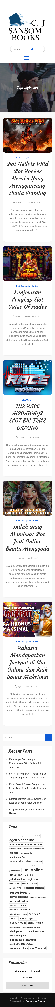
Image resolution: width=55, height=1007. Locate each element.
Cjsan (18, 203)
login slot (33, 879)
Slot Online (32, 158)
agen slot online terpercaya (25, 844)
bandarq (13, 853)
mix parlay (26, 883)
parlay (34, 883)
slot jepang (18, 931)
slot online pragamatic (22, 939)
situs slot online (17, 905)
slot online (36, 931)
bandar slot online (20, 861)
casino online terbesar (30, 866)
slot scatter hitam (18, 948)
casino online (14, 866)
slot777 (34, 914)
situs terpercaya (18, 914)
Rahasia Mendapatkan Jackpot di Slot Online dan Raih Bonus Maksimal (27, 662)
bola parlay (38, 861)
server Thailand (18, 896)
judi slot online (17, 879)
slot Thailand (38, 948)
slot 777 (13, 918)
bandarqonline (27, 853)
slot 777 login (17, 922)
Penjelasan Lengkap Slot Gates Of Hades (27, 299)
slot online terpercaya (21, 944)
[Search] (32, 49)
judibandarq (14, 871)
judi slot (29, 875)
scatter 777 (15, 888)
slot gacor (14, 927)
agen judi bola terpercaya (18, 836)
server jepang (20, 892)
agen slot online (21, 840)
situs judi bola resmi (38, 897)
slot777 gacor (28, 918)
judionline (15, 874)
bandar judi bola (15, 848)
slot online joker (18, 935)
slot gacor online (31, 927)
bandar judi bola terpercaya (34, 848)
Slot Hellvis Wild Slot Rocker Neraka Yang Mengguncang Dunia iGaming (27, 178)
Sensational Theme (35, 1001)
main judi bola (14, 883)
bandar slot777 (17, 857)
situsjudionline (19, 901)
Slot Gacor (21, 158)
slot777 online (35, 923)
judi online (32, 870)
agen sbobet (35, 836)
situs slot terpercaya (20, 909)
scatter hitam (33, 888)
